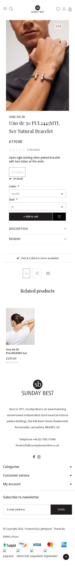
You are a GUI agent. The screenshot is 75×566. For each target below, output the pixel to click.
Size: (13, 199)
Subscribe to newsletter (21, 497)
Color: (14, 186)
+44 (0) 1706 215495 (44, 439)
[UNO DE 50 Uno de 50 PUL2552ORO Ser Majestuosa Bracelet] (20, 326)
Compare (17, 172)
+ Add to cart (30, 216)
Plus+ (16, 536)
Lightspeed (45, 529)
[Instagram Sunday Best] (38, 457)
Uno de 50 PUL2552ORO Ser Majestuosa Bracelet (19, 351)
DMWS (6, 536)
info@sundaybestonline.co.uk (41, 445)
